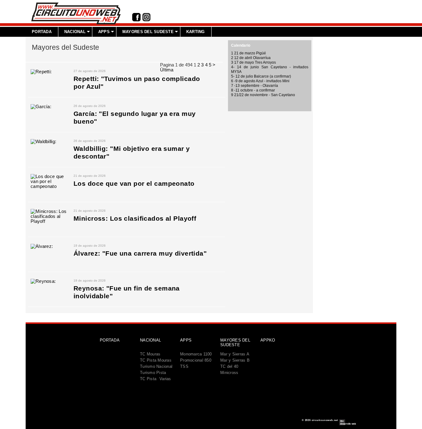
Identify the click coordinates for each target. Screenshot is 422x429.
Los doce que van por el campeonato (134, 183)
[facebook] (136, 20)
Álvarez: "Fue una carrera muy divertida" (140, 253)
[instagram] (146, 20)
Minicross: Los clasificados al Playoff (135, 218)
